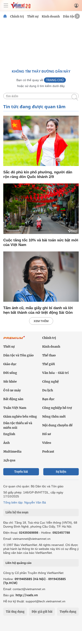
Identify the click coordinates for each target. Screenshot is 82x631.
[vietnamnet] (20, 7)
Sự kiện (61, 472)
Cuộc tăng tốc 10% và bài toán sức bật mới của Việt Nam (40, 242)
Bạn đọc (48, 399)
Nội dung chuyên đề (57, 425)
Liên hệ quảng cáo (18, 563)
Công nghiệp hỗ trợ (57, 408)
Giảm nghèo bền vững (20, 416)
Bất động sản (13, 399)
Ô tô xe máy (12, 390)
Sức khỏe (10, 381)
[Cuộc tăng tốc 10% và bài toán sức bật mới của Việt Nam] (41, 208)
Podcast (48, 451)
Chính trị (17, 16)
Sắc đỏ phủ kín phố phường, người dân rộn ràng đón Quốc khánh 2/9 (37, 174)
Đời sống (10, 373)
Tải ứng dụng (15, 612)
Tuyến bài (21, 472)
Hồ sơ (46, 434)
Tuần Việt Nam (14, 408)
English (9, 434)
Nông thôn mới (54, 416)
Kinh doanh (51, 16)
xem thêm (41, 321)
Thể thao (49, 355)
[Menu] (6, 5)
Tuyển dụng (68, 612)
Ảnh (6, 443)
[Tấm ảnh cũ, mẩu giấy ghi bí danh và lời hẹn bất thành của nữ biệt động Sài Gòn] (41, 276)
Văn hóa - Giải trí (55, 373)
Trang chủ (55, 80)
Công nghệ (50, 381)
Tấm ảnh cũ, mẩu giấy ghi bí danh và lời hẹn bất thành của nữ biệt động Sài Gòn (38, 310)
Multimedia (12, 451)
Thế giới (48, 364)
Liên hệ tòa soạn (16, 512)
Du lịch (47, 390)
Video (46, 443)
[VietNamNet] (5, 16)
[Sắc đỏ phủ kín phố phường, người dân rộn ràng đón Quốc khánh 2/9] (41, 141)
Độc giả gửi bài (42, 612)
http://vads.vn (27, 595)
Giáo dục (9, 364)
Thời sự (32, 16)
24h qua (9, 460)
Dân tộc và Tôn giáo (18, 355)
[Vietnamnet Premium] (14, 340)
